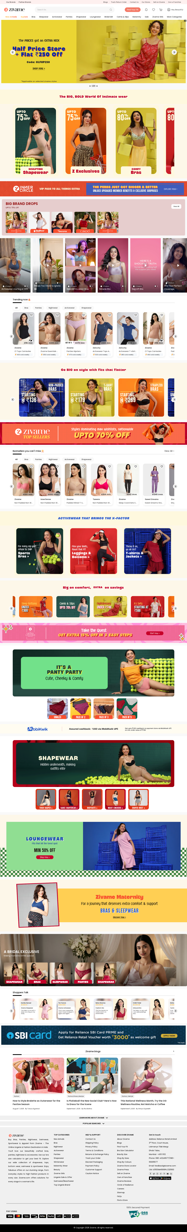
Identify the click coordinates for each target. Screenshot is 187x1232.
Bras (55, 1143)
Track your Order (92, 1158)
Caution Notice (92, 1173)
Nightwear (58, 1146)
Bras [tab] (26, 308)
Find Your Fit (122, 1146)
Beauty (57, 1169)
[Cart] (161, 9)
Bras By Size (122, 1154)
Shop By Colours (124, 1162)
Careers (120, 1188)
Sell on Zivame (159, 2)
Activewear (59, 1150)
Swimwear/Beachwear (64, 1181)
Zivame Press (123, 1169)
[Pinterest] (160, 1173)
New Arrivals (59, 1139)
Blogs (105, 2)
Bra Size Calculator (125, 1150)
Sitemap (121, 1192)
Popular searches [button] (92, 1123)
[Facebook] (150, 1173)
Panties (57, 1154)
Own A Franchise (124, 1177)
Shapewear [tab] (86, 308)
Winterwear (59, 1162)
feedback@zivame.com (165, 1165)
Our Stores (146, 2)
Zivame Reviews (124, 1181)
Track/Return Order (119, 2)
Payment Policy (92, 1165)
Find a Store (122, 1200)
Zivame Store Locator (126, 1165)
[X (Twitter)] (153, 1173)
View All (176, 206)
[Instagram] (157, 1173)
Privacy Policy (91, 1146)
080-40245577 (162, 1158)
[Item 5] (138, 799)
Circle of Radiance (125, 1185)
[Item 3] (104, 709)
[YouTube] (167, 1173)
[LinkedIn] (170, 1173)
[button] (111, 9)
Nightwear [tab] (53, 308)
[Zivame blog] (164, 1173)
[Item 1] (57, 709)
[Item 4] (127, 709)
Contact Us (134, 2)
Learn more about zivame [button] (92, 1117)
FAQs (119, 1196)
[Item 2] (80, 709)
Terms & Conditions (94, 1150)
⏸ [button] (185, 21)
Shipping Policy (92, 1143)
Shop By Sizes (123, 1158)
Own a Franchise (174, 2)
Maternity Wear (61, 1165)
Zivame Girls (59, 1173)
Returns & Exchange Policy (97, 1154)
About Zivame (123, 1139)
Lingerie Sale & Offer (63, 1177)
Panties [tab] (38, 308)
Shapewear (59, 1158)
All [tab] (16, 308)
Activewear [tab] (70, 308)
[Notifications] (146, 9)
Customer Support (93, 1169)
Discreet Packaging (94, 1162)
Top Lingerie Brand (62, 1185)
